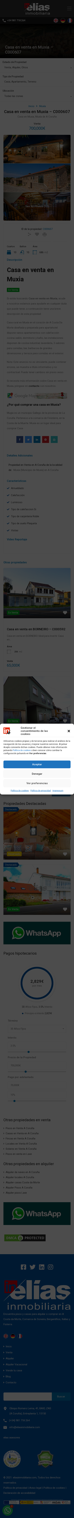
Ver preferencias (37, 783)
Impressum (57, 790)
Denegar (37, 773)
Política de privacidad (40, 790)
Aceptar (37, 764)
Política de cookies (22, 750)
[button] (69, 730)
